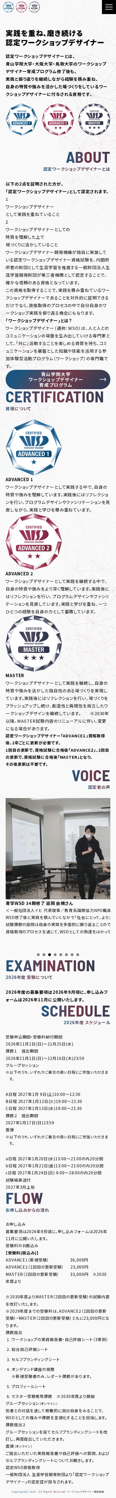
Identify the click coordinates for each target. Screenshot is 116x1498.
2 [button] (44, 954)
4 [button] (55, 954)
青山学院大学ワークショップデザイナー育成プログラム (55, 379)
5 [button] (60, 954)
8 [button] (77, 954)
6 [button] (66, 954)
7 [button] (72, 954)
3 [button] (49, 954)
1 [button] (38, 954)
